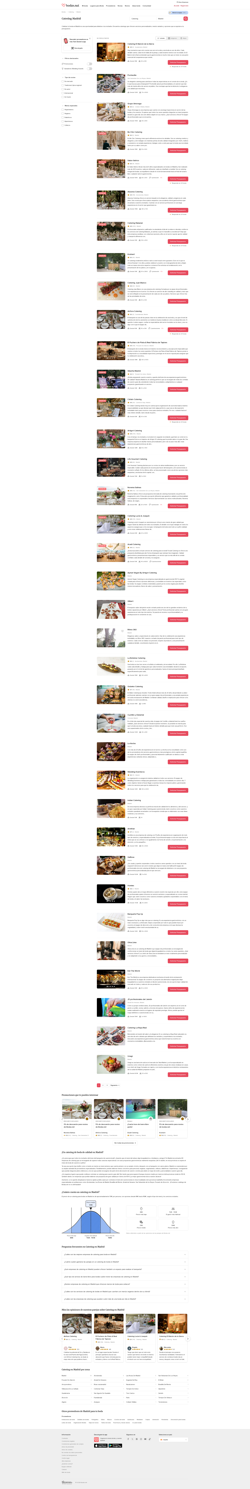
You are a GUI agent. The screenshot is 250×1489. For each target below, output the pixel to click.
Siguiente (114, 1085)
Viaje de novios (94, 1423)
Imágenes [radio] (174, 38)
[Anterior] (62, 1119)
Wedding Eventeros (136, 772)
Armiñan (131, 829)
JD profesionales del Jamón (140, 999)
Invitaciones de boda (68, 1419)
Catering (71, 12)
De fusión (67, 97)
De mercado (68, 81)
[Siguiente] (188, 1119)
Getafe (160, 1393)
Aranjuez (97, 1402)
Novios (127, 6)
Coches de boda (119, 1419)
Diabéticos (68, 117)
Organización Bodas (80, 1423)
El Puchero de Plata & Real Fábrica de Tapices (147, 342)
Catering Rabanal (135, 223)
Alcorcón (65, 1398)
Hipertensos (68, 121)
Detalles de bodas (83, 1419)
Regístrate (184, 6)
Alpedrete (161, 1389)
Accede (176, 6)
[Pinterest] (136, 1439)
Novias (120, 6)
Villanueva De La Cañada (70, 1389)
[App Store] (101, 1447)
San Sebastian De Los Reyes (168, 1376)
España (165, 1440)
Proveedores (110, 6)
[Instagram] (141, 1439)
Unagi (130, 1056)
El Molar (161, 1380)
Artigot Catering (135, 430)
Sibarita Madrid (134, 371)
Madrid (64, 1376)
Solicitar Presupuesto (178, 62)
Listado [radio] (162, 38)
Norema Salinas (134, 487)
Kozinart (131, 254)
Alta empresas (66, 1461)
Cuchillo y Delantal (136, 715)
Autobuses (130, 1419)
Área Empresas (183, 2)
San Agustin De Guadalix (102, 1393)
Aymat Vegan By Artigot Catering (142, 573)
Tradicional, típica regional (73, 85)
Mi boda (85, 6)
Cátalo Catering (135, 399)
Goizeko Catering (135, 686)
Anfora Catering (135, 311)
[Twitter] (132, 1439)
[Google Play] (115, 1447)
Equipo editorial (66, 1467)
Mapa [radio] (184, 38)
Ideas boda (136, 6)
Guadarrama (66, 1393)
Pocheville (132, 75)
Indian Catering (134, 800)
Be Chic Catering (135, 132)
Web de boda (66, 1472)
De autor (67, 89)
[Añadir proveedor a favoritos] (122, 45)
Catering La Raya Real (137, 1028)
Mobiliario (140, 1419)
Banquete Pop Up (135, 914)
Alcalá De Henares (100, 1380)
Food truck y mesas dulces (121, 1423)
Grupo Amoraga (134, 103)
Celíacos (67, 125)
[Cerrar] (90, 38)
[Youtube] (145, 1439)
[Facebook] (128, 1439)
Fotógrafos (95, 1419)
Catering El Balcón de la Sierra (141, 44)
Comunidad (147, 6)
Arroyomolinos (66, 1384)
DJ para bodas (137, 1423)
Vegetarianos (68, 110)
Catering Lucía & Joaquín (139, 516)
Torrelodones (162, 1402)
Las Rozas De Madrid (133, 1376)
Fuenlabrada (98, 1398)
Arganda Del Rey (131, 1380)
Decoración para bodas (178, 1419)
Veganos (67, 114)
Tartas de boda (106, 1423)
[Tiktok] (149, 1439)
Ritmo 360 (132, 629)
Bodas (64, 12)
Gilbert (130, 601)
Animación (155, 1419)
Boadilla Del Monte (164, 1384)
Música (109, 1419)
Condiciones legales (68, 1441)
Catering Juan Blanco (137, 283)
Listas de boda (66, 1423)
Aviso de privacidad (68, 1447)
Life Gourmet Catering (137, 459)
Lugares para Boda (97, 6)
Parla (127, 1398)
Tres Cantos (130, 1393)
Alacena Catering (135, 192)
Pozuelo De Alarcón (68, 1380)
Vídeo (103, 1419)
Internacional (68, 93)
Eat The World (134, 971)
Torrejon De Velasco (165, 1398)
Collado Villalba (131, 1402)
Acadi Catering (134, 544)
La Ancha (132, 743)
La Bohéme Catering (136, 658)
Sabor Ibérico (133, 160)
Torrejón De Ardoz (132, 1389)
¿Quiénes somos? (67, 1464)
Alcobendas (98, 1376)
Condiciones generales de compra (72, 1444)
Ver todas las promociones (124, 1143)
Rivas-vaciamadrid (100, 1384)
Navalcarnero (130, 1384)
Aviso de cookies (67, 1450)
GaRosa (131, 857)
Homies (131, 885)
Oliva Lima (132, 942)
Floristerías (165, 1419)
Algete (64, 1402)
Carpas (147, 1419)
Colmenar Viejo (99, 1389)
